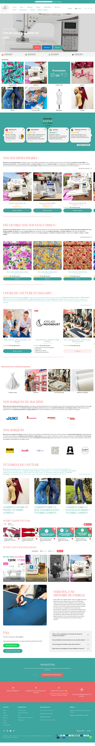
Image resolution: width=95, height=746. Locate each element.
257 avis (50, 123)
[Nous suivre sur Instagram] (7, 731)
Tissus (21, 7)
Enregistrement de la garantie (25, 717)
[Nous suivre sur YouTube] (10, 731)
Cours (14, 10)
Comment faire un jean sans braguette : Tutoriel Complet (47, 510)
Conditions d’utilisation (35, 735)
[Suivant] (91, 2)
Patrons (38, 7)
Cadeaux (32, 10)
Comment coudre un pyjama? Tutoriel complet (15, 510)
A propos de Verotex (23, 712)
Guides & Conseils (42, 10)
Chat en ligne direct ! (11, 645)
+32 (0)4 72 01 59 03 (48, 710)
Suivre (61, 551)
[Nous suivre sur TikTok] (14, 731)
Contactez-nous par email (13, 651)
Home (4, 710)
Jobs (19, 715)
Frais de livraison (22, 710)
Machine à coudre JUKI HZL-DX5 (77, 203)
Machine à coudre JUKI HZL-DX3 (17, 203)
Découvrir (17, 278)
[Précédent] (3, 2)
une (77, 162)
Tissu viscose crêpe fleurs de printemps (17, 272)
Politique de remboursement (9, 735)
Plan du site (21, 720)
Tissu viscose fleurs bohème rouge (77, 272)
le (75, 233)
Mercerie (57, 7)
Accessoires (23, 10)
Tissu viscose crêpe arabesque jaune (47, 272)
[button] (79, 8)
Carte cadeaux (6, 725)
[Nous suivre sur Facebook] (4, 731)
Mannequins (47, 7)
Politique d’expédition (47, 735)
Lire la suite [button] (52, 140)
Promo (14, 7)
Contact (70, 8)
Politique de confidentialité (23, 735)
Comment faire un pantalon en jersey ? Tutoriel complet (78, 510)
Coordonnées (15, 737)
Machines (29, 7)
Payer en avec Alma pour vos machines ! (47, 1)
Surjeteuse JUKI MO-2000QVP (47, 203)
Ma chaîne (88, 524)
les (29, 436)
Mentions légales (7, 737)
